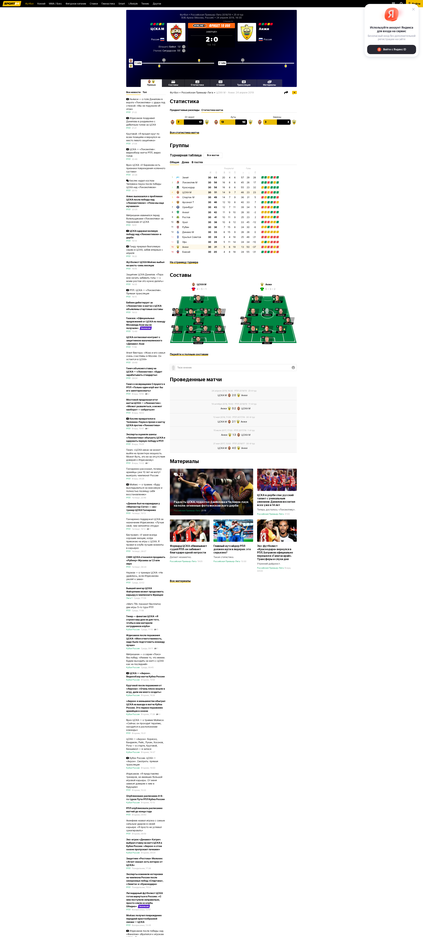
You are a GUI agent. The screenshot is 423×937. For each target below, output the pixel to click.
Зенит (185, 177)
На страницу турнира (184, 262)
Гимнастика (108, 3)
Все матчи (213, 155)
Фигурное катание (76, 3)
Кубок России (133, 629)
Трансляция (243, 84)
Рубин (185, 227)
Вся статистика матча (184, 132)
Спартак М (188, 197)
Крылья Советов (191, 237)
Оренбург (187, 207)
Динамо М (188, 232)
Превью (151, 84)
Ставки (94, 3)
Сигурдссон (169, 50)
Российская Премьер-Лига (197, 92)
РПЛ (128, 112)
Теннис (145, 3)
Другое (157, 3)
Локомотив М (189, 182)
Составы (173, 84)
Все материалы (180, 580)
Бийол (172, 46)
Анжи (264, 29)
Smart (121, 3)
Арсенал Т (188, 202)
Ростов (186, 217)
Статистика (197, 84)
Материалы (269, 84)
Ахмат (185, 212)
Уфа (184, 242)
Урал (185, 222)
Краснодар (188, 187)
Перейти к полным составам (189, 354)
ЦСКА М (157, 29)
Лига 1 (129, 598)
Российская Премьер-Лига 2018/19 (211, 14)
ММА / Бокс (55, 3)
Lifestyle (133, 3)
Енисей (186, 251)
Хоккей (41, 3)
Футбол (29, 3)
